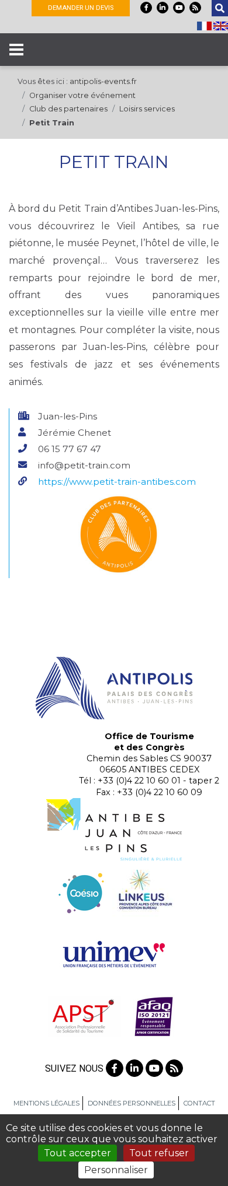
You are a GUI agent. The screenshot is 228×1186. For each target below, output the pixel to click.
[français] (205, 25)
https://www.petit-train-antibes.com (117, 481)
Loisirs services (147, 108)
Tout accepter (77, 1153)
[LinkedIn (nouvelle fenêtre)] (162, 7)
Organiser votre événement (82, 95)
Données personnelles (131, 1103)
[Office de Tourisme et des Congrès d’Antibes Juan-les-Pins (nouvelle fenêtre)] (114, 828)
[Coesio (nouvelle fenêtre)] (81, 890)
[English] (220, 25)
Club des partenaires (68, 108)
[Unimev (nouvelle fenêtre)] (114, 952)
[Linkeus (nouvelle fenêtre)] (143, 890)
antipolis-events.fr (103, 81)
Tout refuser (159, 1153)
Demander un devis (80, 8)
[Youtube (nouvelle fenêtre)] (179, 7)
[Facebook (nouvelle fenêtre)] (146, 7)
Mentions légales (46, 1103)
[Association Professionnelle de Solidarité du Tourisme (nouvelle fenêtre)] (82, 1015)
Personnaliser (116, 1169)
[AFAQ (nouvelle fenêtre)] (153, 1015)
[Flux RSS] (195, 7)
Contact (199, 1103)
